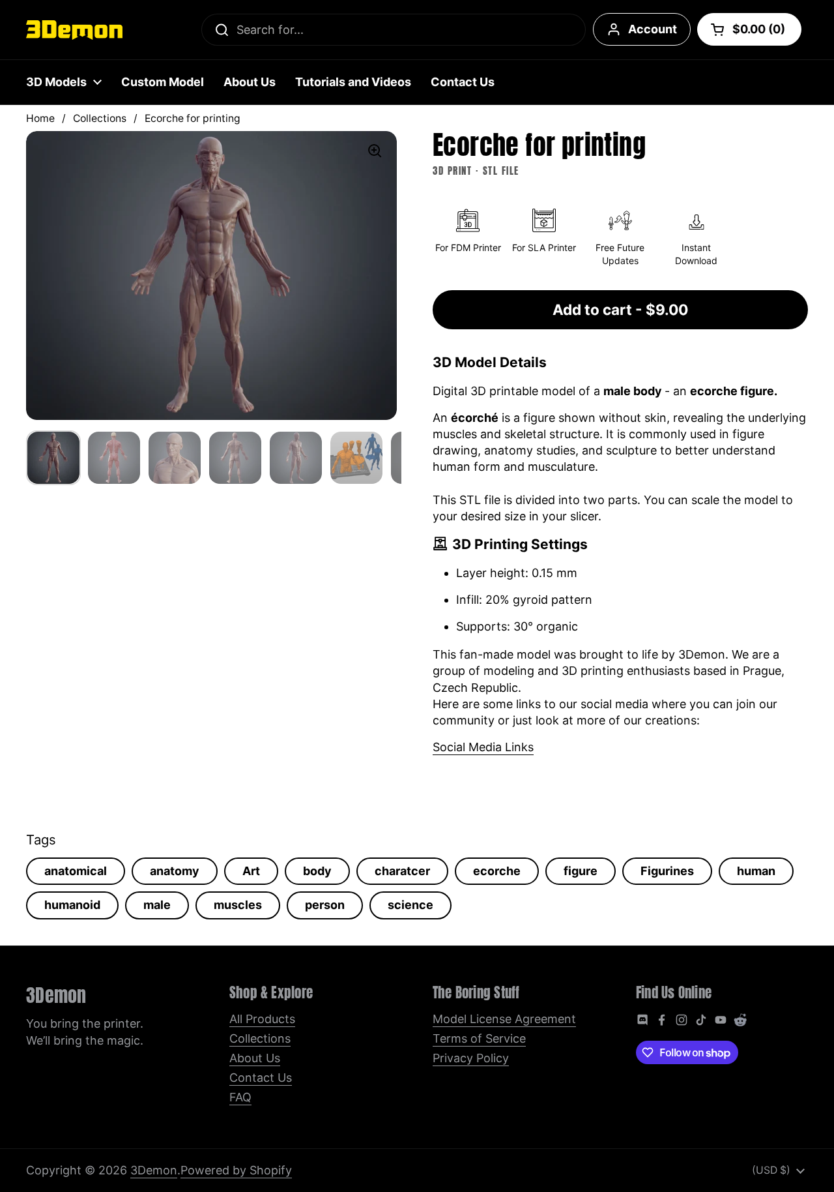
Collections (99, 118)
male (157, 905)
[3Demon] (74, 30)
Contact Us (260, 1077)
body (317, 871)
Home (40, 118)
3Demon (153, 1170)
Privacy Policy (471, 1058)
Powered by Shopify (236, 1170)
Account (652, 29)
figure (580, 871)
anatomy (174, 871)
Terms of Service (479, 1038)
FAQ (240, 1097)
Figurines (667, 871)
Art (251, 871)
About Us (254, 1058)
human (756, 871)
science (410, 905)
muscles (238, 905)
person (325, 905)
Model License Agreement (504, 1019)
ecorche (497, 871)
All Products (262, 1019)
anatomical (75, 871)
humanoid (72, 905)
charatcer (402, 871)
